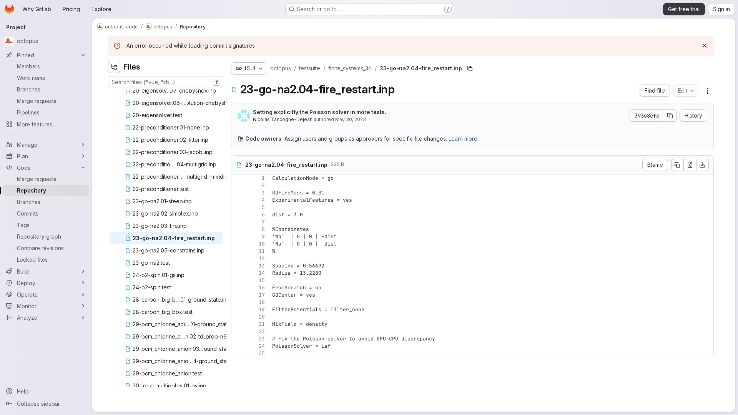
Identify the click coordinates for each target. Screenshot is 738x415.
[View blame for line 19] (237, 309)
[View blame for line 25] (237, 353)
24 (262, 346)
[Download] (702, 165)
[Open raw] (690, 165)
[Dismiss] (704, 45)
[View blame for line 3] (237, 192)
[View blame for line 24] (237, 346)
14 (262, 273)
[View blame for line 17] (237, 295)
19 (262, 309)
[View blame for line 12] (237, 258)
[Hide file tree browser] (114, 67)
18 (262, 302)
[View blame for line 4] (237, 200)
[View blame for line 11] (237, 251)
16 (262, 287)
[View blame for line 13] (237, 265)
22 (262, 331)
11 (262, 251)
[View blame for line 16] (237, 287)
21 (262, 324)
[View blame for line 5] (237, 207)
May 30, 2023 (350, 119)
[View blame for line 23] (237, 338)
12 (262, 258)
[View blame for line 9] (237, 236)
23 (262, 338)
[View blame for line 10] (237, 243)
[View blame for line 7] (237, 222)
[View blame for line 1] (237, 178)
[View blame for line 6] (237, 214)
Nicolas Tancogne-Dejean (282, 119)
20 (262, 317)
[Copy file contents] (677, 165)
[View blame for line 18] (237, 302)
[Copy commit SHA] (670, 116)
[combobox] (165, 82)
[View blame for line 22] (237, 331)
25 (262, 353)
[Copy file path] (470, 68)
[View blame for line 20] (237, 316)
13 (262, 265)
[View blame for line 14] (237, 273)
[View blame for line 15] (237, 280)
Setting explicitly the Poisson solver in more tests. (319, 112)
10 (262, 244)
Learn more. (464, 138)
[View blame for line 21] (237, 324)
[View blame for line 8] (237, 229)
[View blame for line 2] (237, 185)
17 (262, 295)
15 (262, 280)
